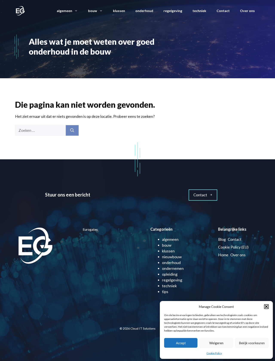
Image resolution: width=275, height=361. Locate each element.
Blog (222, 239)
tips (165, 291)
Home (223, 254)
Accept (181, 343)
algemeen (64, 11)
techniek (199, 11)
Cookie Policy (214, 353)
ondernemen (173, 268)
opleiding (169, 274)
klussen (119, 11)
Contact (223, 11)
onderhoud (144, 11)
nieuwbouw (172, 256)
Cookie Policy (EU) (233, 247)
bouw (92, 11)
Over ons (247, 11)
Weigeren (216, 343)
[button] (266, 306)
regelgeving (172, 11)
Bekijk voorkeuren (252, 343)
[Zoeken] (72, 130)
